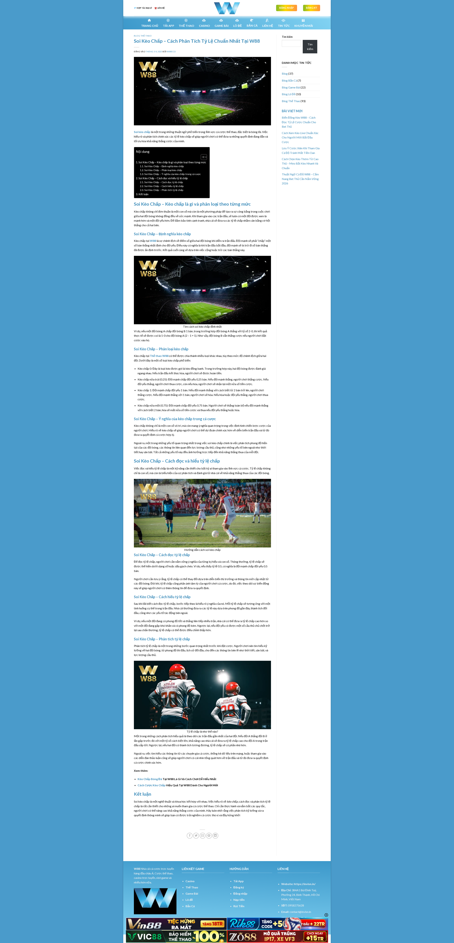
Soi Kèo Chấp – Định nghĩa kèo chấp (164, 166)
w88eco (171, 51)
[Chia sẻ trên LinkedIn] (215, 836)
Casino (204, 25)
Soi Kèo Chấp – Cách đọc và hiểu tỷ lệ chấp (163, 178)
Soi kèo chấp (142, 131)
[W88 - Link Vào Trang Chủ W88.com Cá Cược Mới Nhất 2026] (227, 8)
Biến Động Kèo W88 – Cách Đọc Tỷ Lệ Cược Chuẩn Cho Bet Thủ (299, 122)
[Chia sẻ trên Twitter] (196, 836)
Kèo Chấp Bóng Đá (150, 779)
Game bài (222, 25)
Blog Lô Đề (288, 94)
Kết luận (143, 194)
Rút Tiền (238, 906)
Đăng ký (238, 887)
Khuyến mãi (303, 25)
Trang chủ (149, 25)
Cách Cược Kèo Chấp (151, 785)
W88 (153, 240)
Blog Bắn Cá (289, 80)
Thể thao (186, 25)
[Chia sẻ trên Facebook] (190, 836)
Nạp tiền (239, 899)
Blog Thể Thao (143, 36)
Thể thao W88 (159, 355)
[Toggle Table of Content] (202, 157)
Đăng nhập (240, 893)
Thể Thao (192, 887)
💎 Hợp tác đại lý (143, 8)
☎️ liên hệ (159, 8)
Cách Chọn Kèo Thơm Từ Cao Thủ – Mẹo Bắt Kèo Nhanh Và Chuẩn (300, 163)
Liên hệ (267, 25)
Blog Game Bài (291, 87)
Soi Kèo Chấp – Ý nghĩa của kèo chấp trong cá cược (172, 174)
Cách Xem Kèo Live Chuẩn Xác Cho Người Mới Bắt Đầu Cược (300, 137)
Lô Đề (237, 25)
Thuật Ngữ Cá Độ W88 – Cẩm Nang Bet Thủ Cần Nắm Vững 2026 (300, 179)
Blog (285, 73)
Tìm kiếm (287, 36)
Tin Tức (284, 25)
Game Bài (192, 893)
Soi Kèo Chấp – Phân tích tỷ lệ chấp (163, 189)
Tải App (168, 25)
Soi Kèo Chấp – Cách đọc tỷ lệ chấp (163, 182)
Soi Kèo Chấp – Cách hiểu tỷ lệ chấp (164, 186)
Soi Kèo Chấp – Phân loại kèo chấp (163, 170)
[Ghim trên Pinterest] (209, 836)
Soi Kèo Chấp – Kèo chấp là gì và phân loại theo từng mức (172, 162)
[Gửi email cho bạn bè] (203, 836)
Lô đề (189, 899)
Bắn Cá (252, 25)
